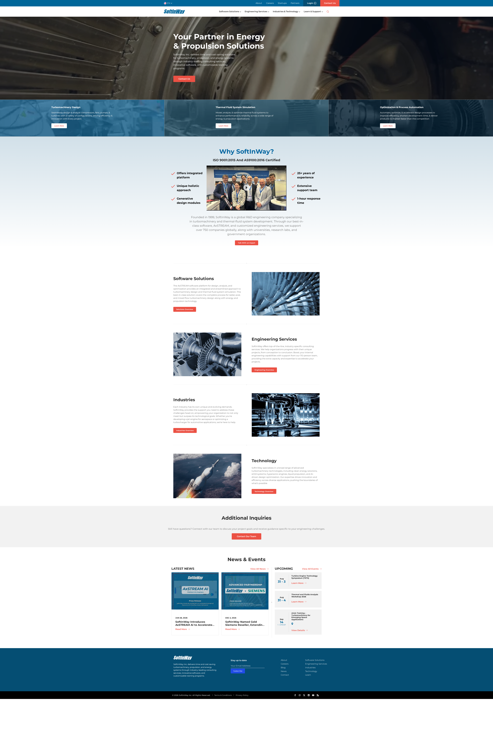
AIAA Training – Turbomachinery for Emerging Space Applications (300, 616)
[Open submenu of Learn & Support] (322, 11)
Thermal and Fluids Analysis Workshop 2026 (304, 595)
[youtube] (313, 695)
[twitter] (304, 695)
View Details (298, 630)
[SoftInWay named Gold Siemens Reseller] (245, 573)
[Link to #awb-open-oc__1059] (327, 11)
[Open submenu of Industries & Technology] (299, 11)
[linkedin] (309, 695)
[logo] (174, 10)
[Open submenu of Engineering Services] (268, 11)
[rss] (318, 695)
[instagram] (300, 695)
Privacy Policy (242, 695)
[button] (169, 3)
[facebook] (295, 695)
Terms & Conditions (223, 695)
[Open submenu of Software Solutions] (240, 11)
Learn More (297, 583)
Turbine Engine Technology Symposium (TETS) (304, 577)
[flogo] (182, 657)
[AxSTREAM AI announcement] (195, 573)
